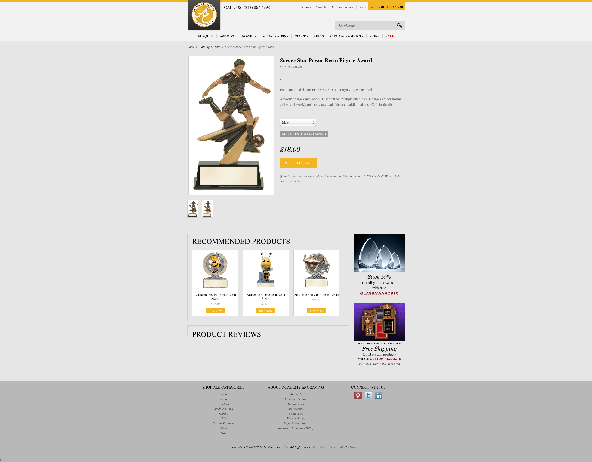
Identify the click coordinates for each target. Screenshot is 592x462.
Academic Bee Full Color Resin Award (215, 296)
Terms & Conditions (296, 423)
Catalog (204, 47)
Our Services (296, 404)
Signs (374, 36)
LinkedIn (378, 395)
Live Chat (393, 7)
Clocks (301, 36)
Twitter (368, 395)
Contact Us (296, 413)
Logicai (354, 447)
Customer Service (343, 7)
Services (306, 7)
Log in (362, 7)
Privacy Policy (296, 418)
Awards (227, 36)
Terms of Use (328, 447)
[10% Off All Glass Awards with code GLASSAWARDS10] (379, 295)
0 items (375, 7)
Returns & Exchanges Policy (296, 428)
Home (190, 47)
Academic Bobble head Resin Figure (266, 296)
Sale (390, 36)
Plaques (205, 36)
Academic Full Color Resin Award (316, 294)
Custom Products (346, 36)
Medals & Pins (275, 36)
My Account (295, 409)
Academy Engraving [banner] (204, 15)
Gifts (319, 36)
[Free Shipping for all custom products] (379, 366)
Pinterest (358, 395)
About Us (321, 7)
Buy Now (215, 310)
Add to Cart (298, 162)
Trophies (248, 36)
